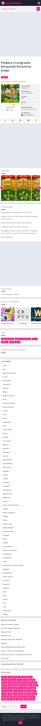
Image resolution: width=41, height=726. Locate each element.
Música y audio (7, 524)
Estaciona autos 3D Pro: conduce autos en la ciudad (16, 654)
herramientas (23, 688)
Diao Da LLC (24, 88)
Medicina (5, 516)
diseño (10, 683)
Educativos (6, 452)
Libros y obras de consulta (11, 505)
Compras (5, 437)
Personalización (7, 546)
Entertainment (7, 460)
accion (4, 677)
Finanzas (5, 479)
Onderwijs (6, 535)
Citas (4, 426)
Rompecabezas (7, 573)
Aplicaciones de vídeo (9, 373)
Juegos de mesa (7, 494)
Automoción (6, 384)
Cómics (5, 433)
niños (10, 694)
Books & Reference (8, 407)
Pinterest (20, 120)
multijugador (31, 691)
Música (5, 520)
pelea (34, 694)
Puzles (5, 561)
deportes (31, 680)
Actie (4, 369)
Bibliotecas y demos (9, 396)
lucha (15, 691)
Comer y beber (7, 430)
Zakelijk (5, 614)
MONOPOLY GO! (6, 636)
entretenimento (13, 685)
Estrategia (6, 471)
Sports (5, 595)
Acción (5, 365)
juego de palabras (7, 339)
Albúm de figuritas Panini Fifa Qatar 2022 (13, 647)
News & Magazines (8, 528)
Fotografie (6, 486)
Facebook (5, 120)
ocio (15, 694)
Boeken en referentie (9, 403)
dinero (4, 683)
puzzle (9, 696)
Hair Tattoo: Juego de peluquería (10, 628)
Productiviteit (7, 558)
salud (26, 696)
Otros (4, 539)
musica (4, 694)
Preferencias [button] (32, 720)
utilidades (19, 699)
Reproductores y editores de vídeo (13, 565)
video (26, 699)
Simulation (6, 588)
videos (32, 699)
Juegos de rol (7, 497)
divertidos (33, 683)
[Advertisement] (20, 34)
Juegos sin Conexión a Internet (10, 624)
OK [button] (20, 723)
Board (5, 399)
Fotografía (6, 482)
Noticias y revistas (8, 531)
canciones (5, 680)
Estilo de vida (7, 467)
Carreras (5, 411)
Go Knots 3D (4, 658)
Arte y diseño (7, 381)
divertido (25, 683)
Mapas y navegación (9, 512)
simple (32, 696)
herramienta (12, 688)
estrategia (23, 685)
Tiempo (5, 599)
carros (20, 680)
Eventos (5, 475)
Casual (5, 418)
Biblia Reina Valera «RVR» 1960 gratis (11, 639)
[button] (38, 9)
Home (3, 59)
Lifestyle (5, 509)
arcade (24, 677)
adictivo (17, 677)
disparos (17, 683)
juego (3, 691)
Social (4, 592)
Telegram (28, 120)
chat (25, 680)
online (21, 694)
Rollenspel (6, 569)
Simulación (6, 584)
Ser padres (6, 580)
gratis (35, 685)
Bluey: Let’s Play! (6, 632)
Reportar (11, 110)
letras (35, 339)
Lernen (5, 501)
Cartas (5, 414)
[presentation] (1, 188)
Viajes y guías (7, 610)
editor (4, 685)
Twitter (12, 120)
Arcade (5, 377)
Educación (6, 448)
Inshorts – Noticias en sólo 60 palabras (12, 651)
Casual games (7, 422)
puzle (3, 696)
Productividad (7, 554)
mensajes (22, 691)
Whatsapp (36, 120)
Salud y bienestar (8, 577)
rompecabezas (14, 342)
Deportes (5, 445)
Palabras (8, 59)
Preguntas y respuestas (10, 550)
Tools (4, 603)
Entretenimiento (8, 463)
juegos (10, 691)
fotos (30, 685)
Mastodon (4, 643)
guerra (4, 688)
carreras (13, 680)
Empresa (5, 456)
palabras (5, 342)
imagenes (32, 688)
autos (30, 677)
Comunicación (7, 441)
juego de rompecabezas (23, 339)
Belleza (5, 392)
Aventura (5, 388)
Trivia (4, 607)
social (12, 699)
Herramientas (7, 490)
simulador (5, 699)
